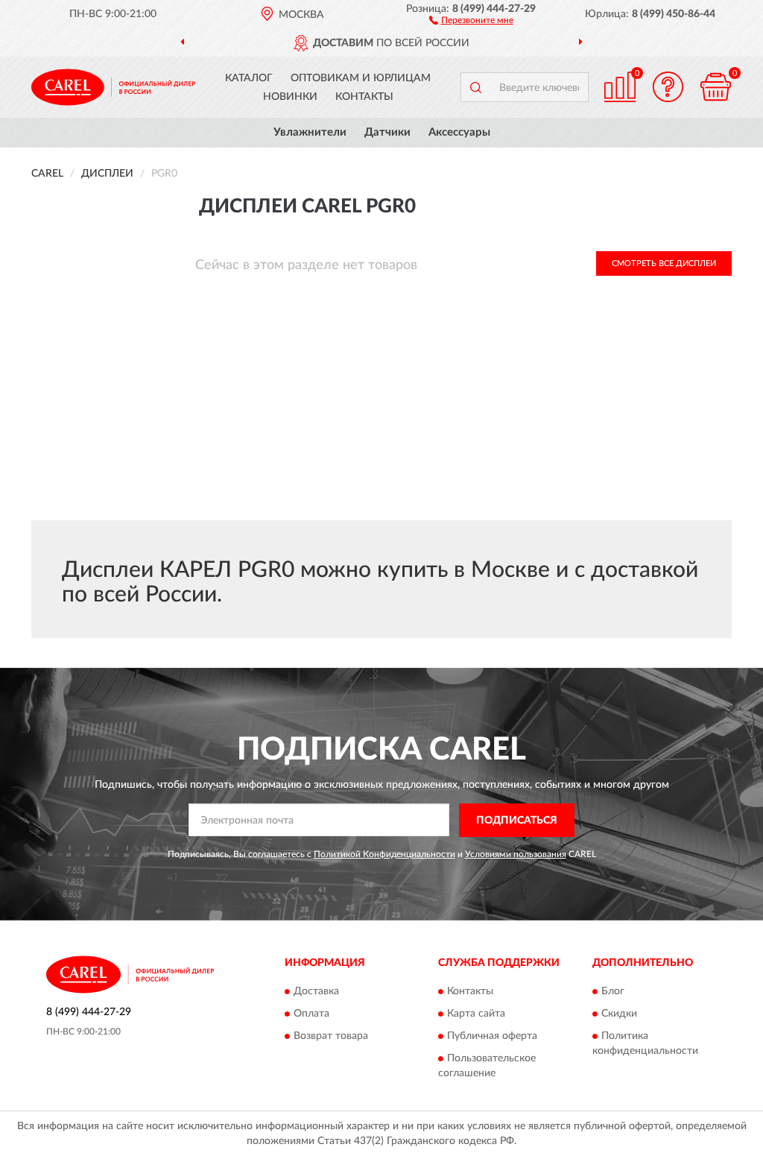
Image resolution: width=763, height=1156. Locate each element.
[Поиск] (475, 87)
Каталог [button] (249, 78)
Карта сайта (476, 1014)
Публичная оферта (492, 1037)
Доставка (316, 992)
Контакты (364, 97)
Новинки (290, 97)
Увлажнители (309, 132)
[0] (715, 87)
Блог (612, 992)
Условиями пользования (515, 854)
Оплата (311, 1014)
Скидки (619, 1014)
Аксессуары (459, 132)
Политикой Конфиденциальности (384, 854)
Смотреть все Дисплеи (664, 263)
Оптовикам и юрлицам (361, 78)
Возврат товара (331, 1037)
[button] (471, 19)
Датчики (387, 132)
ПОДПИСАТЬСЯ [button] (516, 820)
